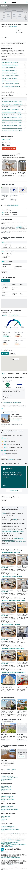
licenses (9, 839)
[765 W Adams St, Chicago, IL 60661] (8, 559)
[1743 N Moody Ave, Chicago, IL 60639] (8, 728)
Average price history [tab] (14, 315)
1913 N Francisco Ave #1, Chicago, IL (10, 75)
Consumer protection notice (20, 844)
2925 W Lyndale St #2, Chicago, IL (10, 65)
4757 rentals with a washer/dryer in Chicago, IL (13, 648)
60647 (19, 226)
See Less (5, 272)
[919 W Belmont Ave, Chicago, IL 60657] (8, 704)
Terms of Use (14, 855)
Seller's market (14, 327)
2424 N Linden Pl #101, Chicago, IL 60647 (12, 125)
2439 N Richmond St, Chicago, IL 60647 (11, 106)
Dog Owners (17, 463)
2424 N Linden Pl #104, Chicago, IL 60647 (12, 122)
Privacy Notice (3, 856)
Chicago (4, 513)
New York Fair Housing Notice (6, 843)
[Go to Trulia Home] (14, 2)
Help (25, 855)
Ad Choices (8, 856)
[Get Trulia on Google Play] (18, 849)
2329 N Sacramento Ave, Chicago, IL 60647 (12, 109)
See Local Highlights (16, 420)
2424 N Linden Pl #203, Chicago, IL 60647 (12, 128)
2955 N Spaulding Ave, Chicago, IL (10, 81)
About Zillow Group (10, 854)
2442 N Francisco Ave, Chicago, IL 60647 (12, 130)
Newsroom (3, 855)
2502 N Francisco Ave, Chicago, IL (10, 62)
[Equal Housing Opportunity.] (16, 868)
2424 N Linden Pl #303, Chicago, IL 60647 (12, 120)
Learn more (11, 459)
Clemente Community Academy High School (15, 541)
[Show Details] (25, 62)
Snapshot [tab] (4, 315)
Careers (23, 854)
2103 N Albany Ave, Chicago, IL (9, 67)
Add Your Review (14, 490)
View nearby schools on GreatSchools (12, 402)
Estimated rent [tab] (6, 139)
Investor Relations (8, 855)
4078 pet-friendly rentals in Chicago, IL (12, 552)
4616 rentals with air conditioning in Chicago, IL (13, 600)
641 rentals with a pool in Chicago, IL (11, 624)
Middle (17, 373)
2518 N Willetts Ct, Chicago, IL (9, 70)
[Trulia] (2, 849)
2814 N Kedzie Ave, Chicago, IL (9, 73)
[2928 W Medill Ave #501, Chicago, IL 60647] (9, 165)
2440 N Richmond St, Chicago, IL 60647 (11, 114)
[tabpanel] (14, 161)
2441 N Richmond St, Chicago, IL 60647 (11, 112)
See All (4, 457)
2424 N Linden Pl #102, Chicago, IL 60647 (12, 117)
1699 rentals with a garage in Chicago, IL (12, 576)
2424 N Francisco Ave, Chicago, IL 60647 (12, 101)
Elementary (10, 373)
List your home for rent (9, 148)
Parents (25, 463)
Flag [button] (23, 485)
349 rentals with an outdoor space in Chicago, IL (14, 672)
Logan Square (13, 26)
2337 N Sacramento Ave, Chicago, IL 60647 (12, 104)
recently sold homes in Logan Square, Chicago (12, 531)
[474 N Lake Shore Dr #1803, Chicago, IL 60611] (8, 754)
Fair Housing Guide (18, 854)
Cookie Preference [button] (14, 856)
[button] (27, 2)
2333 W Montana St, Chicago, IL (9, 78)
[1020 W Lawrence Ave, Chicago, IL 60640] (8, 679)
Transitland (17, 833)
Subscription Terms (20, 855)
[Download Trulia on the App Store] (9, 849)
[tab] (5, 280)
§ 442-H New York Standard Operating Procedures (9, 842)
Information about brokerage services (9, 844)
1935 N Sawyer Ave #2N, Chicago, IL (10, 83)
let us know (11, 864)
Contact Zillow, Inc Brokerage (7, 846)
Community (9, 463)
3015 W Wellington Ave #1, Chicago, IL (11, 86)
